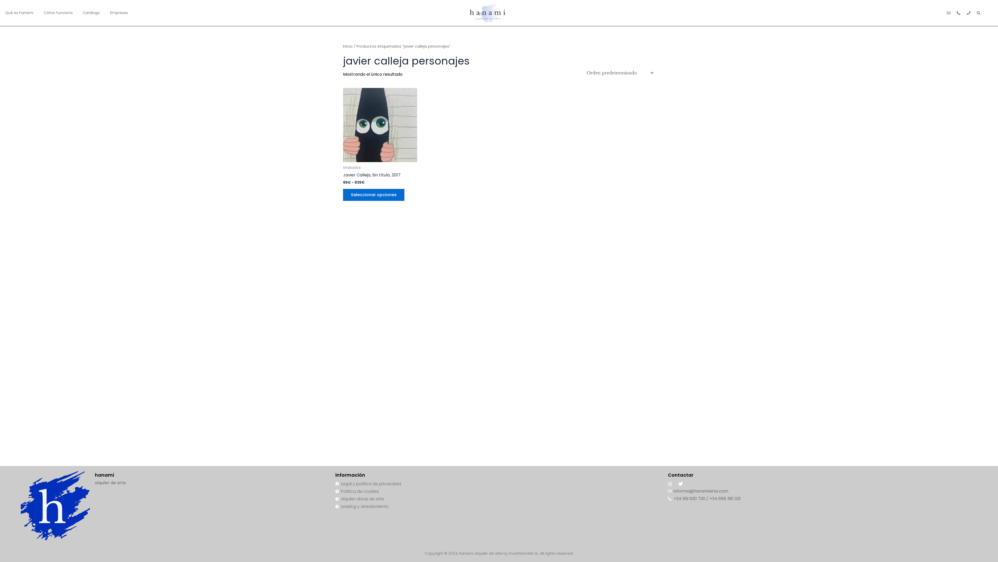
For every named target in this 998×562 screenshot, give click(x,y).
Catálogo (91, 12)
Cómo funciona (58, 12)
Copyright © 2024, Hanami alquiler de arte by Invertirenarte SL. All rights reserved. (499, 553)
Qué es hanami (19, 12)
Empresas (119, 12)
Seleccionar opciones (374, 195)
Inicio (348, 46)
